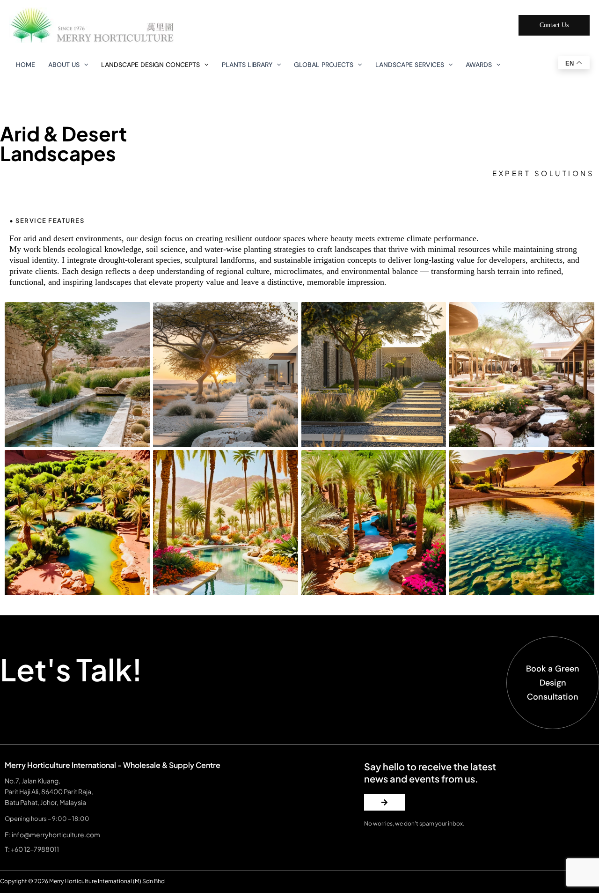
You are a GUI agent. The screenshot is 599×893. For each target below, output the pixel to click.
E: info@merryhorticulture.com (52, 834)
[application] (84, 64)
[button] (554, 25)
